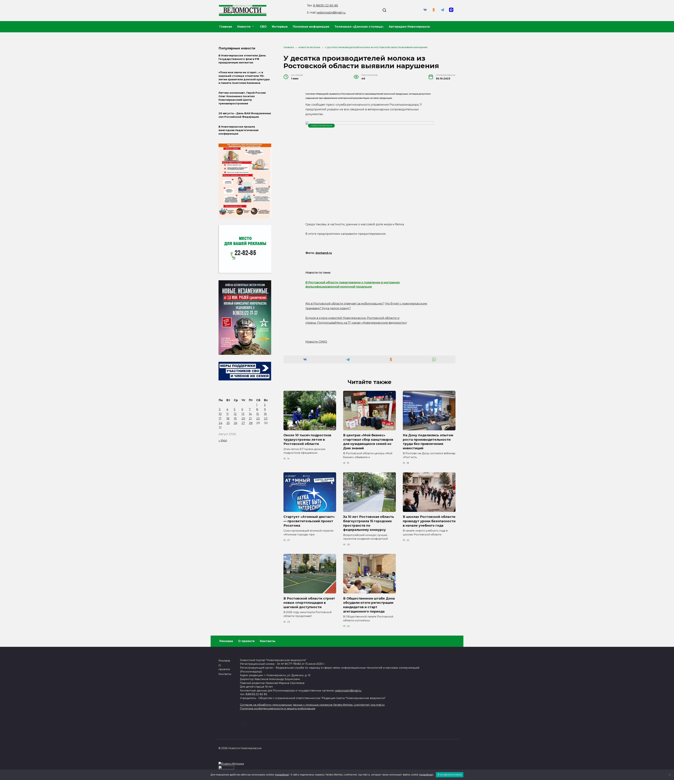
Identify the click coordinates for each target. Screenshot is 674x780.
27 (243, 423)
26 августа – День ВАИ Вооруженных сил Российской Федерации (245, 115)
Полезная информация (311, 26)
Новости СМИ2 (316, 341)
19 (235, 418)
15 (257, 414)
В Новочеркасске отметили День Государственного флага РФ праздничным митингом (242, 59)
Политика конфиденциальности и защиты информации (277, 708)
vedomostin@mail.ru (331, 12)
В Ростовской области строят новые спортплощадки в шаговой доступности (309, 602)
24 (220, 423)
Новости (243, 26)
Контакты (267, 641)
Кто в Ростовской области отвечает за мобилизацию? (344, 303)
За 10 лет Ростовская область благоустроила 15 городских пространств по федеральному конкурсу (368, 523)
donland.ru (323, 253)
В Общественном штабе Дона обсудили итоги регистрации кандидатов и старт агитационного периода (369, 604)
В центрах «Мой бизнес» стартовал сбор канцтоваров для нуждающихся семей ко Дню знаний (368, 441)
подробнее (282, 774)
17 (220, 418)
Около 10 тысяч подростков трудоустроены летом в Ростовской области (307, 439)
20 (243, 418)
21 (250, 418)
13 (243, 414)
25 (228, 423)
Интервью (280, 26)
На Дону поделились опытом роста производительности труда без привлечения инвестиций (428, 441)
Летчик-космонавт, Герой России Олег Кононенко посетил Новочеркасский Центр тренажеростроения (242, 98)
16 (265, 414)
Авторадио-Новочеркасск (409, 26)
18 (227, 418)
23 (265, 418)
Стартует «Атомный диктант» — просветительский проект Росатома (309, 521)
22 (258, 418)
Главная (225, 26)
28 (251, 423)
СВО (263, 26)
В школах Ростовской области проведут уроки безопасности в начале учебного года (429, 521)
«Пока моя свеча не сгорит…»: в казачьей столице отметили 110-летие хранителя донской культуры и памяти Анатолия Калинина (244, 78)
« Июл (223, 440)
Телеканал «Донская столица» (359, 26)
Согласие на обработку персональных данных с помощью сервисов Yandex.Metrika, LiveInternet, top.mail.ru (312, 704)
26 (235, 423)
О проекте (246, 641)
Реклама (226, 641)
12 (235, 414)
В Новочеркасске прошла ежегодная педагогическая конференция (238, 130)
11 (227, 414)
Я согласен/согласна (450, 774)
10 (220, 414)
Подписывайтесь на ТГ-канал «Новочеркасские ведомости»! (362, 322)
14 (250, 414)
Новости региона (321, 125)
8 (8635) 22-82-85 (325, 5)
